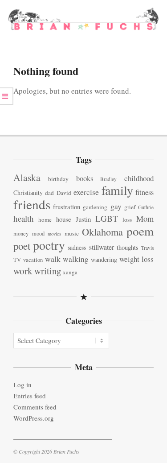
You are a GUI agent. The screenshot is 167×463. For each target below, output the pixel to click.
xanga (70, 272)
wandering (104, 259)
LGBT (106, 218)
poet (21, 245)
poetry (49, 245)
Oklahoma (102, 231)
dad (49, 193)
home (45, 219)
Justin (83, 219)
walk (53, 258)
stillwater (101, 247)
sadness (77, 247)
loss (127, 219)
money (21, 233)
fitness (144, 192)
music (72, 233)
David (64, 193)
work (23, 271)
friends (31, 204)
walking (76, 259)
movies (54, 234)
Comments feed (35, 406)
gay (116, 206)
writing (47, 271)
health (23, 218)
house (63, 219)
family (117, 190)
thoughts (127, 247)
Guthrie (146, 207)
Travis (147, 247)
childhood (139, 178)
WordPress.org (33, 417)
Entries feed (29, 395)
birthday (58, 179)
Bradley (108, 179)
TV (17, 260)
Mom (145, 218)
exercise (86, 191)
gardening (95, 207)
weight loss (136, 259)
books (84, 178)
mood (38, 233)
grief (129, 207)
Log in (22, 384)
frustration (66, 206)
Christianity (28, 192)
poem (140, 231)
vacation (33, 260)
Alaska (27, 177)
